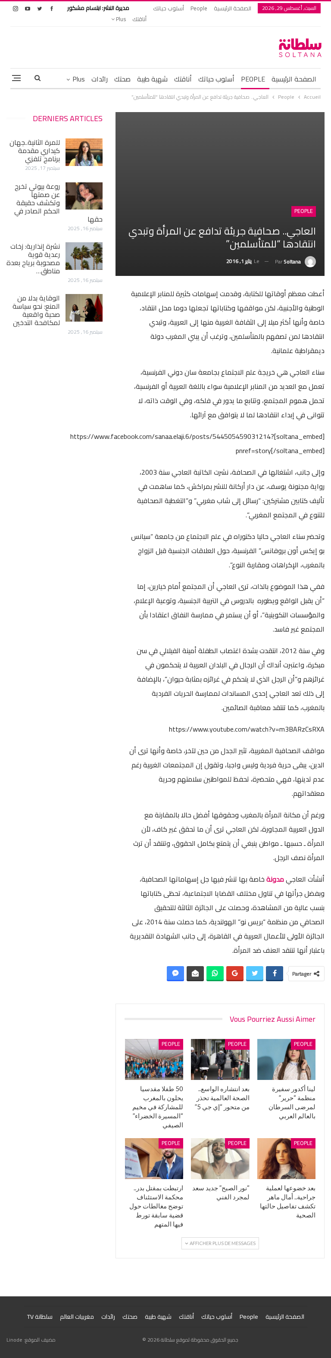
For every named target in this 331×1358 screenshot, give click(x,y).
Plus (120, 19)
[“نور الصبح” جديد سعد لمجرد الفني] (220, 1158)
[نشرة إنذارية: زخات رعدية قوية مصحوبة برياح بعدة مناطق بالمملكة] (84, 256)
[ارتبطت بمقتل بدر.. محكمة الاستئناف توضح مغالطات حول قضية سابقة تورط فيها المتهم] (154, 1158)
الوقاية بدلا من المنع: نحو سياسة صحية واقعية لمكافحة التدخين (36, 310)
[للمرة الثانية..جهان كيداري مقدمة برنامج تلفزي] (84, 152)
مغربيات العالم (77, 1316)
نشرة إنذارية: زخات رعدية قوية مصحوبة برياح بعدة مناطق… (33, 258)
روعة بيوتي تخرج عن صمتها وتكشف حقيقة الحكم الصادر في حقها (58, 202)
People (198, 8)
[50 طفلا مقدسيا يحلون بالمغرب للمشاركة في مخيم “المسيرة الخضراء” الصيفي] (154, 1059)
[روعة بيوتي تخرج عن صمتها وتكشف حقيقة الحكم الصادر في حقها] (84, 196)
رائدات (99, 78)
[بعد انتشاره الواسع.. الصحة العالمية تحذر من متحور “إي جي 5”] (220, 1059)
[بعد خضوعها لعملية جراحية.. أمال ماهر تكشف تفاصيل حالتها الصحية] (286, 1158)
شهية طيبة (152, 78)
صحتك (122, 78)
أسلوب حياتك (168, 8)
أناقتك (139, 19)
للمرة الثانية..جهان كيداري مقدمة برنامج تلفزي (34, 150)
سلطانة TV (40, 1316)
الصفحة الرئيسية (232, 8)
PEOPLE (253, 78)
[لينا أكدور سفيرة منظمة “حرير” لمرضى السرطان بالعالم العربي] (286, 1059)
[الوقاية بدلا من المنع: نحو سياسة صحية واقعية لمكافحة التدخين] (84, 308)
